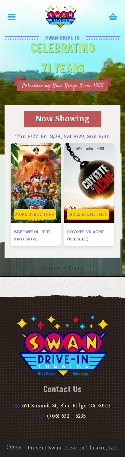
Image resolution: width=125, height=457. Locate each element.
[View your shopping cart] (113, 17)
